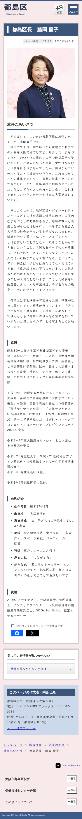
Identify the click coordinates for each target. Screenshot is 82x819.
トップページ (13, 745)
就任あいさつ (13, 750)
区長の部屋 (57, 745)
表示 (73, 778)
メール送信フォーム (21, 728)
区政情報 (35, 745)
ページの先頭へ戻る (71, 765)
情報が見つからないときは (29, 669)
